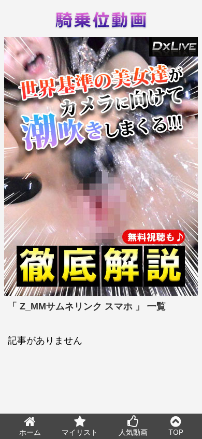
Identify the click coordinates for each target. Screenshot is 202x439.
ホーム (30, 432)
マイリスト (80, 432)
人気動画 (133, 432)
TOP (175, 432)
